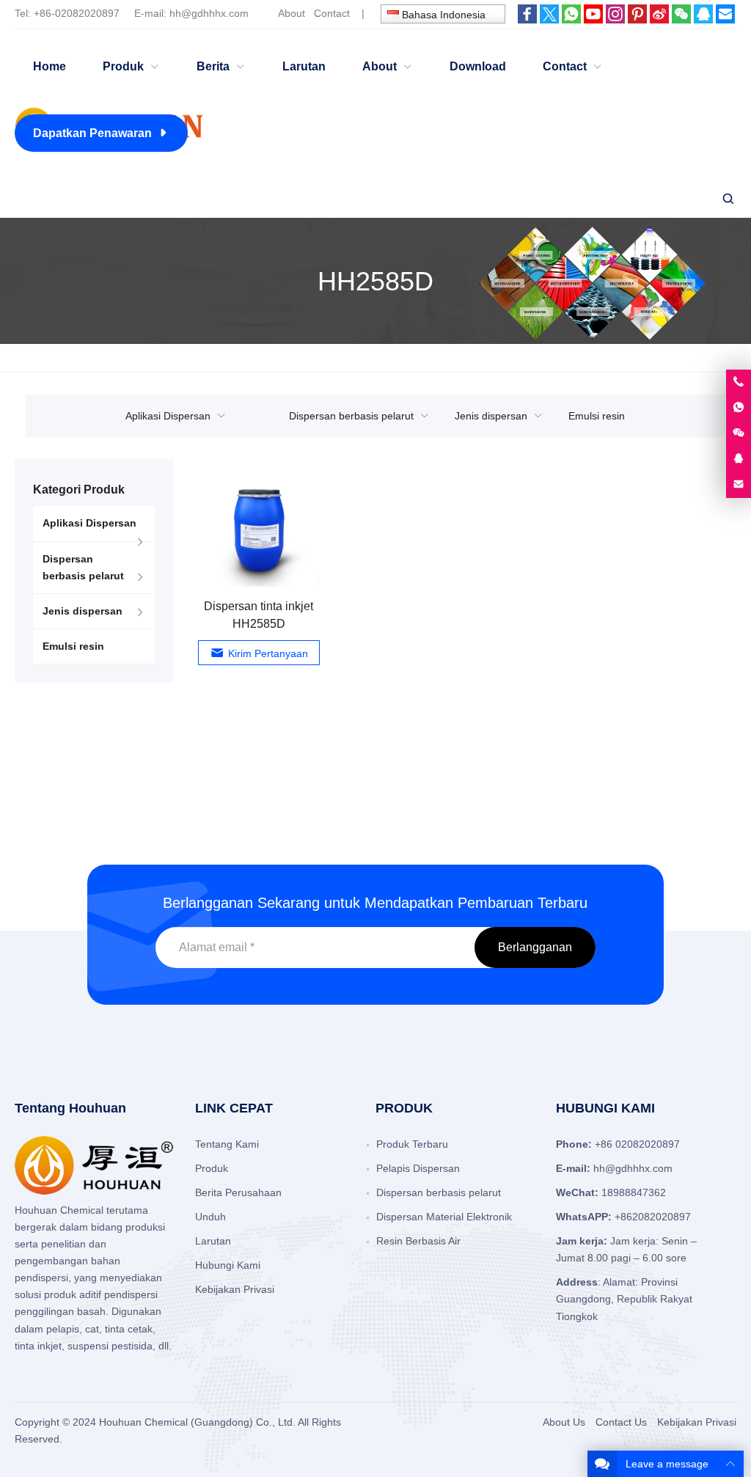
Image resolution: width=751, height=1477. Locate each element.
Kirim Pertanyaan (268, 653)
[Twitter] (549, 20)
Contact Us (621, 1422)
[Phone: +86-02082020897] (738, 382)
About (291, 13)
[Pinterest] (637, 20)
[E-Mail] (725, 20)
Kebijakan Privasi (234, 1289)
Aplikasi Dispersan (167, 416)
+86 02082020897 (637, 1144)
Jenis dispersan (491, 416)
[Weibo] (659, 20)
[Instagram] (615, 20)
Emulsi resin (596, 416)
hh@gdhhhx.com (209, 13)
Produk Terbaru (412, 1144)
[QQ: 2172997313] (738, 459)
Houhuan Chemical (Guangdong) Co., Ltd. (197, 1422)
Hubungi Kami (227, 1265)
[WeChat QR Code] (738, 433)
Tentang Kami (227, 1144)
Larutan (213, 1241)
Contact (332, 13)
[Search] (727, 199)
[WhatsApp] (571, 20)
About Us (564, 1422)
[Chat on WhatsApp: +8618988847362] (738, 407)
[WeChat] (681, 20)
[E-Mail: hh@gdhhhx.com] (738, 484)
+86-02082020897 (77, 13)
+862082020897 (653, 1217)
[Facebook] (527, 20)
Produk (211, 1168)
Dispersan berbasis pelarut (351, 416)
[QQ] (703, 20)
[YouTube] (593, 20)
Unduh (210, 1217)
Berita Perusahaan (238, 1192)
